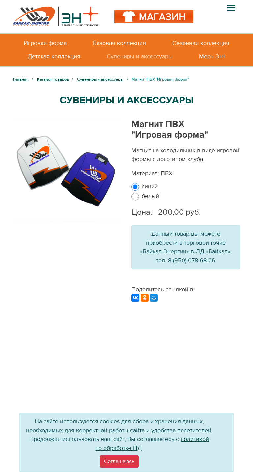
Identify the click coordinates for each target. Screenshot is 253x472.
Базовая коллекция (119, 43)
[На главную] (55, 16)
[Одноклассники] (145, 298)
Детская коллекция (54, 56)
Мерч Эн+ (212, 56)
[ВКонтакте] (135, 298)
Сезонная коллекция (200, 43)
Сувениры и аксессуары (140, 56)
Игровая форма (45, 43)
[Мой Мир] (154, 298)
